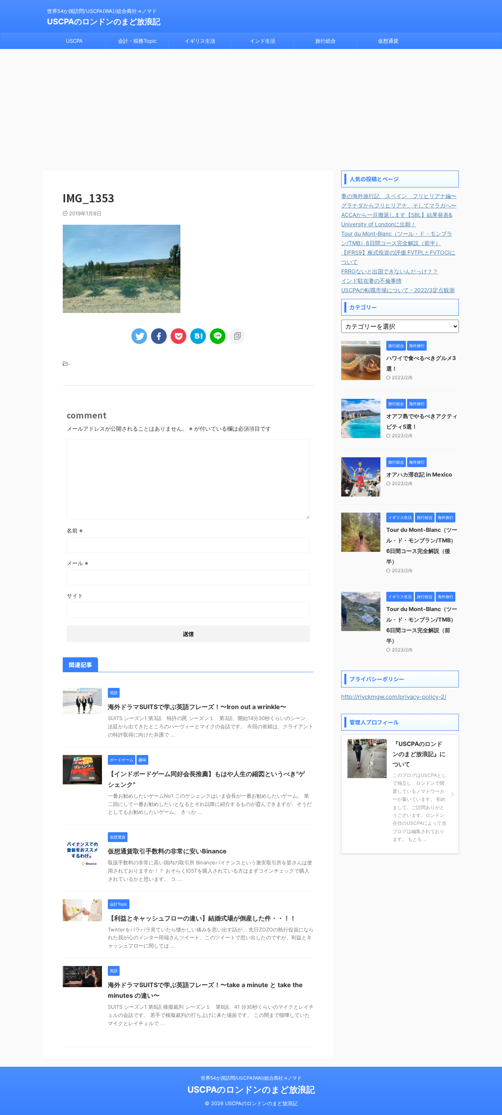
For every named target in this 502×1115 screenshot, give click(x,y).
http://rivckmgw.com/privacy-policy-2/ (393, 696)
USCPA (74, 41)
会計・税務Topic (137, 41)
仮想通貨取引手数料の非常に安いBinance (167, 851)
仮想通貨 (388, 41)
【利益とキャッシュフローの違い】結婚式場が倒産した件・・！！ (202, 918)
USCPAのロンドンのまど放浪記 (103, 21)
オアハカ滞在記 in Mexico (419, 474)
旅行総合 (325, 41)
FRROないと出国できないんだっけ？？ (389, 271)
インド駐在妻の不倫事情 (371, 280)
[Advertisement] (251, 108)
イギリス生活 (200, 41)
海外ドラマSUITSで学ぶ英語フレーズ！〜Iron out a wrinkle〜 (197, 707)
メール (77, 563)
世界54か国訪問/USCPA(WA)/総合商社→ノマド (251, 1078)
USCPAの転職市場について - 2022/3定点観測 (398, 290)
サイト (75, 595)
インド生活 (262, 41)
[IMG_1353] (198, 336)
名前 (75, 530)
